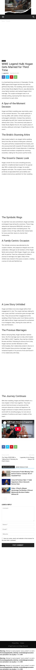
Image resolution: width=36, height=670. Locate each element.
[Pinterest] (11, 77)
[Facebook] (3, 77)
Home (3, 21)
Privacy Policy (15, 643)
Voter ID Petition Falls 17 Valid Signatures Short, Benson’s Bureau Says (21, 482)
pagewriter (6, 73)
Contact (22, 643)
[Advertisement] (18, 41)
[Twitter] (7, 77)
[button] (3, 17)
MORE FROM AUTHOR (22, 467)
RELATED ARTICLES (8, 467)
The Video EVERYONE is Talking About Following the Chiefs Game (10, 459)
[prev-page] (3, 499)
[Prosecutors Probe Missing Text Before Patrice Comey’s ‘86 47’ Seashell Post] (6, 474)
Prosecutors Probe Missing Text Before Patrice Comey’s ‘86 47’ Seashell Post (22, 473)
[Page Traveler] (18, 7)
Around (8, 21)
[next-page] (6, 499)
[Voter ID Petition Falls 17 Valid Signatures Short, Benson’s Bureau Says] (6, 482)
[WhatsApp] (15, 77)
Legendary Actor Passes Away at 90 (27, 458)
